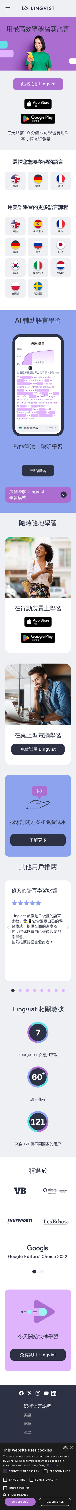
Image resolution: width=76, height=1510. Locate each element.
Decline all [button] (55, 1501)
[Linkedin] (53, 1393)
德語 (27, 1423)
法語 (27, 1432)
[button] (38, 1494)
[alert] (38, 1476)
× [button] (71, 1448)
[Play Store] (38, 119)
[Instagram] (37, 1393)
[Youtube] (46, 1393)
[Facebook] (21, 1393)
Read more (54, 1465)
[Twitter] (29, 1393)
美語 (27, 1414)
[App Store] (38, 104)
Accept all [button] (20, 1501)
